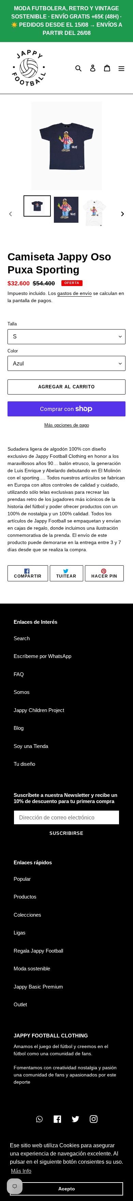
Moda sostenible (32, 968)
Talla (12, 323)
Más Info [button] (21, 1171)
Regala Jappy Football (38, 951)
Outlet (20, 1004)
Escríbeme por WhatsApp (42, 656)
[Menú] (121, 68)
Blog (19, 728)
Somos (22, 692)
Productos (25, 897)
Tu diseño (24, 764)
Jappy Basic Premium (38, 987)
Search (22, 638)
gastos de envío (74, 293)
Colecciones (27, 915)
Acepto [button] (66, 1188)
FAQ (19, 674)
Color (13, 350)
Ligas (20, 932)
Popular (22, 879)
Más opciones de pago (66, 425)
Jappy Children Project (39, 710)
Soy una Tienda (31, 746)
